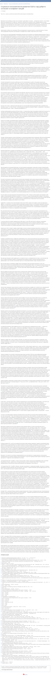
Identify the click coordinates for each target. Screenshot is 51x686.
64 (1, 639)
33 (15, 268)
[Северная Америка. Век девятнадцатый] (5, 1)
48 (1, 617)
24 (7, 235)
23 (1, 588)
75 (18, 523)
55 (1, 627)
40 (1, 607)
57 (1, 629)
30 (1, 596)
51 (48, 373)
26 (10, 247)
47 (1, 616)
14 (30, 147)
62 (1, 636)
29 (1, 595)
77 (1, 661)
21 (1, 586)
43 (27, 327)
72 (24, 510)
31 (1, 597)
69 (23, 493)
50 (1, 620)
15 (1, 577)
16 (13, 161)
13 (1, 575)
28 (18, 253)
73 (1, 651)
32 (1, 598)
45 (26, 336)
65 (1, 640)
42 (1, 609)
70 (1, 648)
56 (1, 419)
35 (5, 282)
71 (1, 649)
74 (3, 522)
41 (1, 608)
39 (1, 606)
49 (27, 361)
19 (35, 186)
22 (8, 214)
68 (1, 646)
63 (25, 456)
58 (17, 423)
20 (47, 191)
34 (1, 281)
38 (19, 294)
